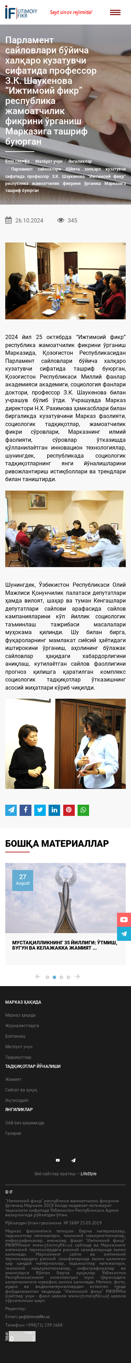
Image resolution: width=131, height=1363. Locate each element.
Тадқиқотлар (18, 1057)
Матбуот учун (49, 161)
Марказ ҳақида (20, 1015)
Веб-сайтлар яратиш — (65, 1173)
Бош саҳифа (17, 161)
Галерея (13, 1133)
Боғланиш (15, 1036)
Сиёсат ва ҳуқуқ (21, 1090)
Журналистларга (22, 1025)
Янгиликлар (80, 161)
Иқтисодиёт (17, 1100)
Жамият (13, 1079)
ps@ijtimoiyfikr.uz (34, 1317)
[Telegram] (124, 934)
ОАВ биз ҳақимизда (24, 1123)
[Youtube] (124, 920)
